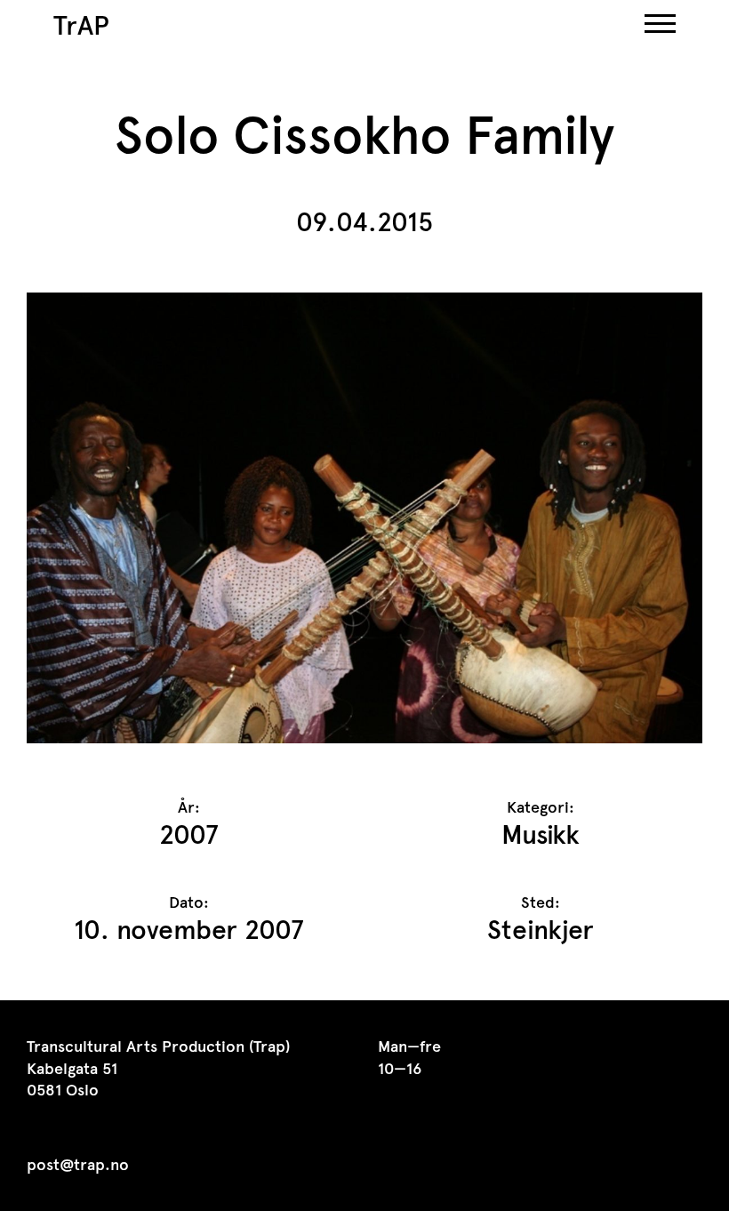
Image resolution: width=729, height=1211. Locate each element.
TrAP (81, 25)
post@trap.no (78, 1165)
